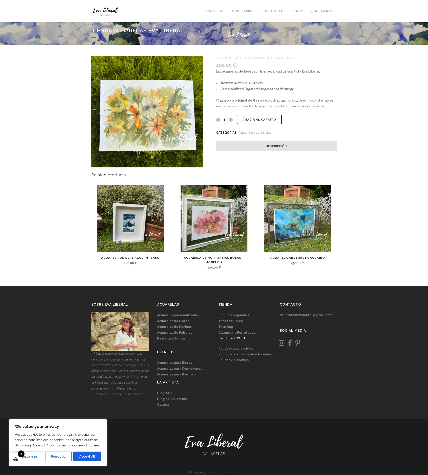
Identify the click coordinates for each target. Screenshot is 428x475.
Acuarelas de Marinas (174, 327)
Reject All (58, 456)
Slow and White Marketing (222, 472)
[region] (58, 442)
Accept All (87, 456)
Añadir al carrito (259, 119)
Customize (29, 456)
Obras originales (260, 132)
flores (242, 132)
